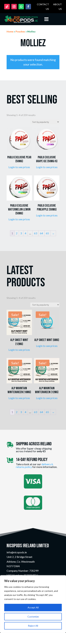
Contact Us (43, 6)
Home (10, 31)
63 (35, 233)
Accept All (33, 607)
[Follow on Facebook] (28, 6)
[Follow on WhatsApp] (21, 6)
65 (47, 233)
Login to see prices (19, 167)
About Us (57, 6)
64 (41, 233)
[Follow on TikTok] (7, 6)
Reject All (33, 625)
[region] (33, 604)
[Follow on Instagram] (14, 6)
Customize (33, 616)
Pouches (20, 31)
